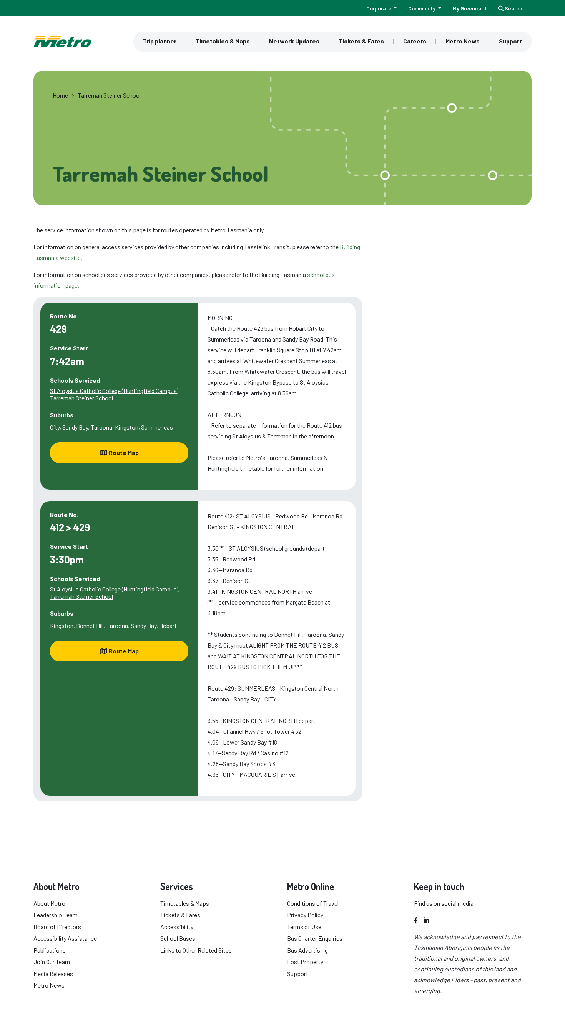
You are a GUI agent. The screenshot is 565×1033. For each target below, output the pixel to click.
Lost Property (305, 961)
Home (60, 95)
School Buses (177, 938)
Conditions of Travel (313, 903)
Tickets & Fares (361, 41)
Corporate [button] (379, 8)
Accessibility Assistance (65, 938)
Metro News (462, 41)
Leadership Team (55, 914)
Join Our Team (51, 961)
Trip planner (159, 41)
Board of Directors (57, 926)
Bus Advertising (307, 950)
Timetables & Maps (223, 41)
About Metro (49, 903)
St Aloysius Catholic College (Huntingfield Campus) (114, 390)
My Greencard (469, 8)
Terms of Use (304, 926)
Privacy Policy (305, 914)
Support (510, 41)
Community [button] (422, 8)
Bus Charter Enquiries (314, 938)
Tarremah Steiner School (109, 95)
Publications (49, 950)
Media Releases (53, 973)
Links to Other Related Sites (196, 950)
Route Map (124, 452)
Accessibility (176, 926)
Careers (414, 41)
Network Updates (294, 41)
